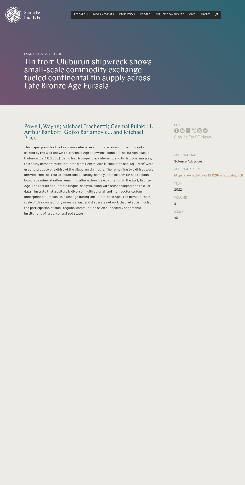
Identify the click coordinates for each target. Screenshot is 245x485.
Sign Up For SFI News (192, 136)
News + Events (103, 14)
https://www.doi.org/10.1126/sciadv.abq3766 (208, 175)
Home (28, 54)
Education (127, 14)
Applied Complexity (170, 14)
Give (192, 14)
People (145, 14)
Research (81, 14)
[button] (81, 15)
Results (56, 54)
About (205, 14)
